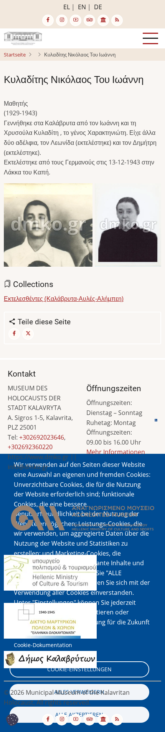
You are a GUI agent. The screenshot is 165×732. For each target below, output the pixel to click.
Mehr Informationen (115, 452)
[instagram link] (62, 20)
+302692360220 (30, 447)
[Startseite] (23, 37)
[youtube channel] (75, 20)
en (82, 7)
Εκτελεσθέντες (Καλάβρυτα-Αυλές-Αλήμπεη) (64, 298)
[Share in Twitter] (28, 334)
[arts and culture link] (103, 20)
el (66, 7)
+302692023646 (41, 437)
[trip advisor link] (89, 20)
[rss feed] (117, 20)
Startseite (15, 54)
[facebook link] (48, 20)
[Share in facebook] (14, 334)
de (98, 7)
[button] (48, 227)
